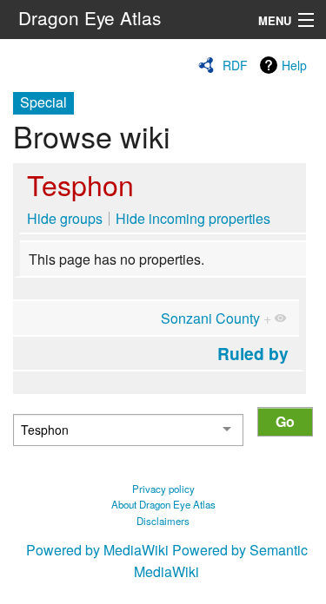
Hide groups (65, 218)
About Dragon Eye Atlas (163, 504)
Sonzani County (210, 318)
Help (294, 65)
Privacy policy (163, 489)
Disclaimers (163, 521)
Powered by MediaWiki (97, 550)
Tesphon (80, 184)
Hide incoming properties (193, 218)
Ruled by (253, 353)
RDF (235, 65)
